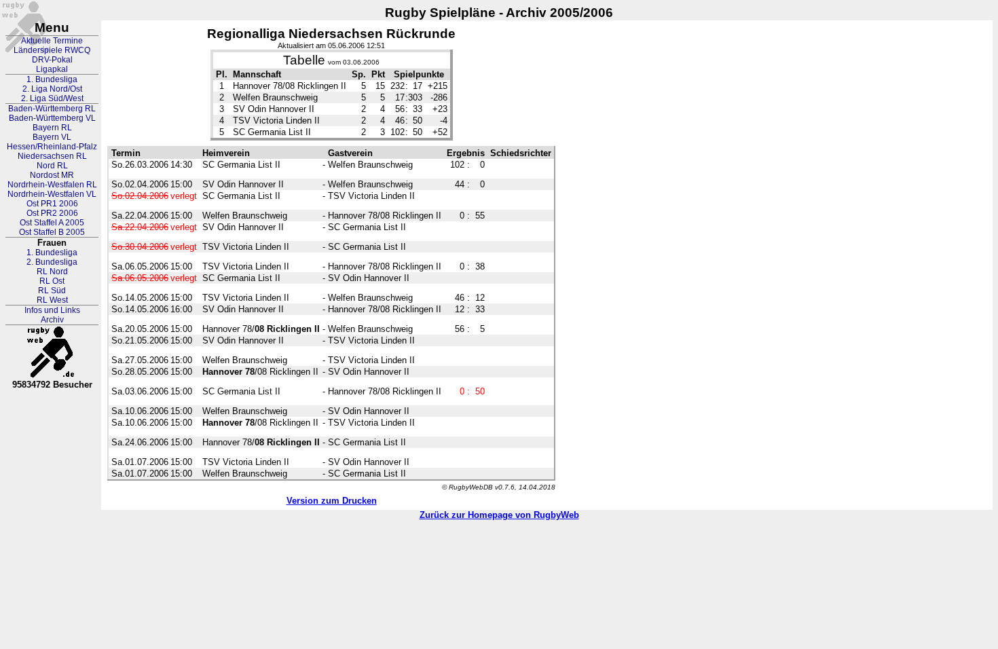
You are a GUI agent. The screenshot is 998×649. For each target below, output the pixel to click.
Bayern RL (52, 127)
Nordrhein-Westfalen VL (51, 194)
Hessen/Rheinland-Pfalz (52, 146)
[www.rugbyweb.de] (52, 352)
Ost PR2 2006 (52, 213)
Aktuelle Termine (52, 40)
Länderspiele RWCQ (52, 50)
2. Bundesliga (51, 262)
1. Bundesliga (51, 79)
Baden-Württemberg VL (52, 118)
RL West (52, 300)
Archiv (52, 319)
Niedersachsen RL (52, 156)
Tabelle (304, 60)
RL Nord (52, 271)
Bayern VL (52, 137)
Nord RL (52, 165)
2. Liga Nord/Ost (52, 89)
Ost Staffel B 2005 (52, 232)
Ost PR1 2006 (52, 203)
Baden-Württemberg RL (52, 108)
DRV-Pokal (52, 59)
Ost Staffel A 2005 (52, 222)
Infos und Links (52, 310)
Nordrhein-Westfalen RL (52, 184)
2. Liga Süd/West (52, 98)
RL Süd (52, 290)
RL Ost (51, 281)
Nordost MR (52, 175)
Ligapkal (52, 69)
